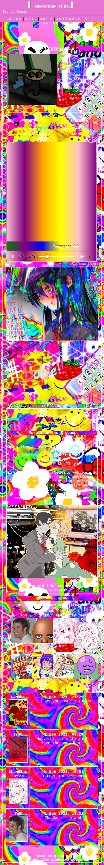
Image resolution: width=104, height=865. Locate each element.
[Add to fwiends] (71, 134)
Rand (46, 19)
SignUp (9, 12)
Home (15, 19)
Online (65, 19)
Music (86, 19)
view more (56, 423)
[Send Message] (32, 134)
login (37, 682)
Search (53, 23)
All (31, 19)
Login (22, 12)
